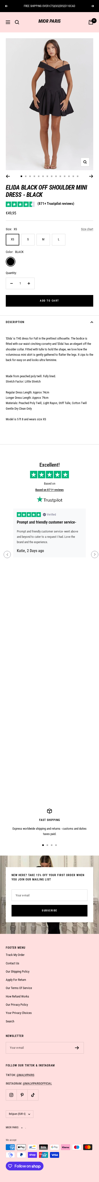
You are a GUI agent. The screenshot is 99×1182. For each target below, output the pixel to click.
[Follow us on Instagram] (11, 1094)
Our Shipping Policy (17, 971)
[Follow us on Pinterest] (22, 1094)
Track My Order (15, 955)
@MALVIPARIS (25, 1075)
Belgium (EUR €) (17, 1114)
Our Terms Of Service (19, 988)
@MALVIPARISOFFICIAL (37, 1083)
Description (15, 322)
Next (94, 554)
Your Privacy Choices (19, 1013)
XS (12, 239)
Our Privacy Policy (17, 1004)
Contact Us (12, 963)
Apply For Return (16, 980)
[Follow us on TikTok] (32, 1094)
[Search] (17, 22)
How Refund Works (17, 996)
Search (10, 1021)
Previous (7, 554)
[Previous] (8, 176)
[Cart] (90, 22)
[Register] (77, 1047)
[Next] (91, 176)
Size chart (87, 229)
